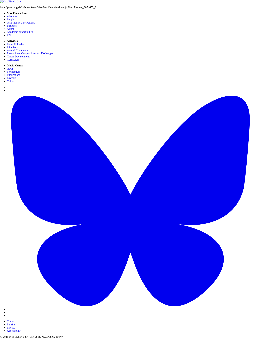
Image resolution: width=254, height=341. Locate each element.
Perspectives (13, 71)
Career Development (18, 56)
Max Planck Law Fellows (21, 22)
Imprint (11, 324)
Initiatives (12, 47)
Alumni (11, 28)
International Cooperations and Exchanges (30, 53)
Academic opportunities (20, 31)
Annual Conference (17, 50)
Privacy (11, 327)
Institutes (12, 25)
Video (10, 81)
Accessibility (14, 330)
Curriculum (13, 59)
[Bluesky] (130, 309)
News (10, 68)
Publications (13, 74)
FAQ (9, 35)
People (10, 19)
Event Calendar (15, 44)
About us (12, 16)
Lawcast (11, 77)
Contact (11, 321)
